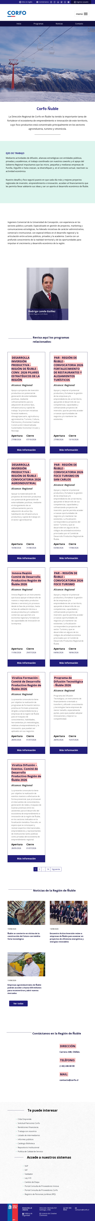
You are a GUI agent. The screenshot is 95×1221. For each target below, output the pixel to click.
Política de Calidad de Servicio (30, 1151)
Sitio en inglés (27, 2)
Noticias (59, 23)
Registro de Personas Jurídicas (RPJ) (40, 1194)
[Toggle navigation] (82, 14)
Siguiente (56, 869)
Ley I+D (28, 1178)
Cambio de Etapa (32, 1182)
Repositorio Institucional (28, 1147)
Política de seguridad (27, 1214)
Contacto (79, 23)
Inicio (19, 23)
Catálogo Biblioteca (26, 1143)
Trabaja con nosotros (27, 1131)
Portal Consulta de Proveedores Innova (42, 1186)
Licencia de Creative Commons (48, 1214)
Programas (38, 23)
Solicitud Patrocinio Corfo (29, 1123)
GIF (26, 1170)
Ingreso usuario (82, 2)
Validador (29, 1174)
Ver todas (18, 1003)
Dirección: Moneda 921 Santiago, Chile (48, 1209)
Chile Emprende (24, 1119)
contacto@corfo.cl (82, 1210)
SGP (26, 1166)
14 (48, 869)
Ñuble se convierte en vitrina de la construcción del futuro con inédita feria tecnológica (24, 936)
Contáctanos (44, 2)
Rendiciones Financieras (28, 1127)
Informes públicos (25, 1139)
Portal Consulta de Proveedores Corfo (41, 1190)
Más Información (26, 449)
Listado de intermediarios (29, 1135)
